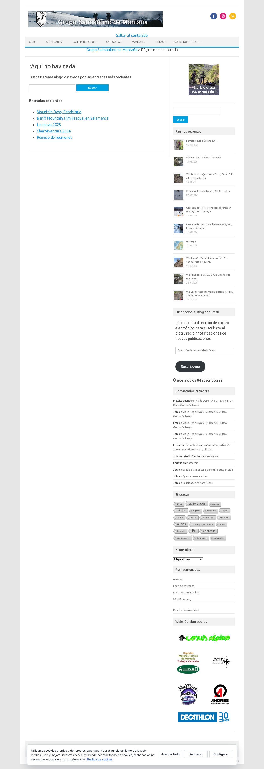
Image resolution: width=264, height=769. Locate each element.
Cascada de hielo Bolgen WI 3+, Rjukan (208, 191)
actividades (197, 503)
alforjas (181, 510)
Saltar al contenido (132, 35)
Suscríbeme (190, 366)
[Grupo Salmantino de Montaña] (95, 26)
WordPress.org (182, 599)
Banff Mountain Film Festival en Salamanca (73, 118)
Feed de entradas (183, 585)
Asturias (224, 517)
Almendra (211, 511)
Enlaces (161, 41)
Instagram (213, 456)
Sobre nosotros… (186, 41)
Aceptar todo (170, 754)
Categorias (113, 41)
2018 (179, 504)
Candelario (201, 538)
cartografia (218, 538)
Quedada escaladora (195, 476)
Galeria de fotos (84, 41)
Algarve (196, 511)
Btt (194, 531)
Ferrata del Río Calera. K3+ (201, 140)
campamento (183, 538)
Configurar (221, 754)
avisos (181, 524)
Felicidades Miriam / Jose (198, 482)
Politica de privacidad (186, 610)
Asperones (208, 517)
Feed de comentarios (186, 592)
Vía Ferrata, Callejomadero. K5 (203, 157)
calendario (209, 531)
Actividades (54, 41)
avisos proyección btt (203, 524)
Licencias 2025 (49, 124)
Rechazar (196, 754)
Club (32, 41)
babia (222, 524)
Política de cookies (99, 759)
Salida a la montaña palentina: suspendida (208, 469)
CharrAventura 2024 (54, 131)
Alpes (225, 510)
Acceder (178, 579)
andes (180, 517)
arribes (193, 517)
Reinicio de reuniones (54, 137)
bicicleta (181, 531)
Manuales (138, 41)
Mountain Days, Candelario (59, 112)
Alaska (215, 504)
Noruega (191, 241)
